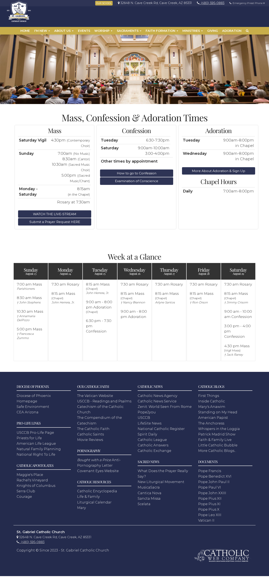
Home (25, 31)
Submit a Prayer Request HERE (54, 222)
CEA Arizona (27, 412)
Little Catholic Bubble (217, 445)
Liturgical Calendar (94, 502)
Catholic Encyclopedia (97, 491)
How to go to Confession (136, 173)
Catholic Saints (90, 434)
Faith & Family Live (215, 440)
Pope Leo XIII (209, 515)
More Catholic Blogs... (217, 451)
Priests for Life (29, 438)
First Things (208, 396)
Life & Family (88, 496)
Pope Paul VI (209, 487)
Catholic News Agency (157, 396)
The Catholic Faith (93, 429)
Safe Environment (33, 406)
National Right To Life (36, 454)
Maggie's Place (30, 475)
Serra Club (26, 491)
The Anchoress (211, 423)
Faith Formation (161, 31)
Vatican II (206, 520)
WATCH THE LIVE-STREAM (54, 214)
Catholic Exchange (154, 451)
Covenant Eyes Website (98, 471)
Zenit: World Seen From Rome (165, 406)
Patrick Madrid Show (216, 434)
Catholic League (152, 440)
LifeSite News (149, 423)
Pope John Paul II (213, 482)
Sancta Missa (149, 498)
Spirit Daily (147, 434)
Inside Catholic (211, 401)
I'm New (41, 31)
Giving (212, 31)
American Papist (213, 417)
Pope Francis (209, 471)
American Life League (36, 443)
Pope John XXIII (212, 493)
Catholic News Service (157, 401)
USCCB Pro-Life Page (35, 432)
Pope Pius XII (210, 498)
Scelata (144, 504)
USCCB (144, 417)
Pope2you (147, 412)
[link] (154, 3)
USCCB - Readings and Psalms (104, 401)
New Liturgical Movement (161, 482)
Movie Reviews (90, 440)
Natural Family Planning (39, 449)
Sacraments (128, 31)
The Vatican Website (95, 396)
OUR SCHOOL (104, 3)
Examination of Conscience (136, 181)
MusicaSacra (149, 487)
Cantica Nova (149, 493)
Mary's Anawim (211, 406)
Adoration (231, 31)
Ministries (191, 31)
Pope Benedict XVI (214, 476)
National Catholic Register (161, 429)
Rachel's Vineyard (32, 480)
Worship (102, 31)
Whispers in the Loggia (219, 429)
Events (84, 31)
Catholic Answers (153, 445)
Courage (24, 496)
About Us (62, 31)
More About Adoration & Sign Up (218, 171)
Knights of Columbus (36, 485)
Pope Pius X (208, 509)
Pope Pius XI (209, 504)
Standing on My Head (217, 412)
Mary (81, 508)
